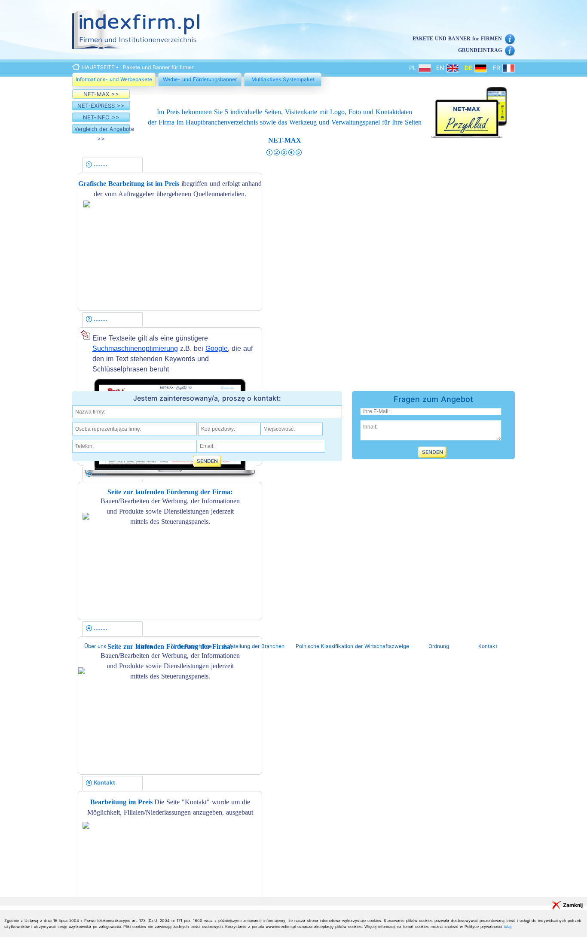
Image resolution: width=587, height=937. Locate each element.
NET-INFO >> (101, 117)
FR (497, 67)
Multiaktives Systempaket (283, 79)
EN (441, 67)
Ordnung (438, 646)
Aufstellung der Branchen (253, 646)
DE (469, 67)
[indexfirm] (135, 29)
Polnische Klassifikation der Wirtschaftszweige (352, 646)
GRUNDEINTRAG (480, 50)
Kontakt (487, 646)
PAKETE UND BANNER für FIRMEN (457, 39)
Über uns (95, 646)
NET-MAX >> (101, 94)
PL (414, 67)
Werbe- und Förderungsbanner (200, 79)
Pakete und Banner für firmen (159, 67)
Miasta (144, 646)
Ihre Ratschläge (193, 646)
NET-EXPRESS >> (101, 105)
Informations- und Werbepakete (114, 79)
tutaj (507, 926)
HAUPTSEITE (98, 67)
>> (102, 133)
